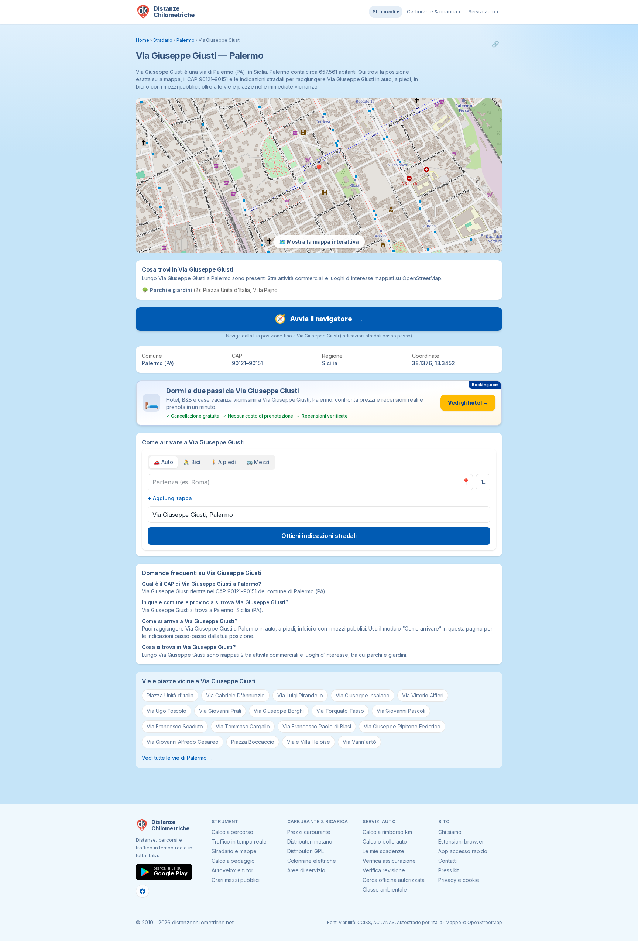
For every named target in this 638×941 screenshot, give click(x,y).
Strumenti (386, 11)
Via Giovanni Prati (220, 711)
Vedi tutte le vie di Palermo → (177, 758)
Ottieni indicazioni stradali (319, 535)
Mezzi (258, 462)
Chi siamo (450, 832)
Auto (163, 462)
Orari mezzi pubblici (236, 880)
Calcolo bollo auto (385, 841)
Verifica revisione (384, 870)
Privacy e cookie (458, 880)
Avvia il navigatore (319, 318)
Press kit (448, 870)
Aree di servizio (306, 870)
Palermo (185, 40)
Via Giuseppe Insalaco (363, 695)
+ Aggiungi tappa (170, 498)
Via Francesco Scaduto (175, 726)
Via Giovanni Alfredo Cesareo (183, 742)
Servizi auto (483, 11)
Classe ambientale (385, 889)
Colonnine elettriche (311, 861)
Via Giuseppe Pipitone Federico (402, 726)
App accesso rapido (462, 851)
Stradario (163, 40)
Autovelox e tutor (232, 870)
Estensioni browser (461, 841)
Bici (191, 462)
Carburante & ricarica (433, 11)
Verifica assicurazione (389, 861)
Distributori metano (309, 841)
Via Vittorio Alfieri (422, 695)
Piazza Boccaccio (252, 742)
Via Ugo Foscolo (166, 711)
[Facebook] (142, 891)
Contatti (447, 861)
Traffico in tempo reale (239, 841)
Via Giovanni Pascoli (401, 711)
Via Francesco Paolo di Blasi (316, 726)
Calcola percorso (232, 832)
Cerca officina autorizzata (394, 880)
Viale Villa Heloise (308, 742)
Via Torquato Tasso (340, 711)
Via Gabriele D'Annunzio (235, 695)
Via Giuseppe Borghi (278, 711)
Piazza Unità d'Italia (170, 695)
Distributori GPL (305, 851)
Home (142, 40)
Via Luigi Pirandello (300, 695)
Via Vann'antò (359, 742)
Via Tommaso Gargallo (243, 726)
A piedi (223, 462)
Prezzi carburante (308, 832)
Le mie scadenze (383, 851)
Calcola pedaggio (233, 861)
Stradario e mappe (234, 851)
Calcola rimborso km (387, 832)
